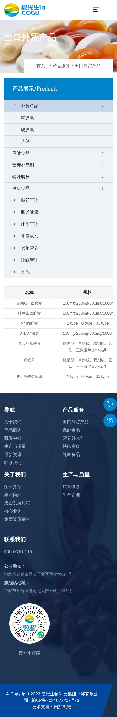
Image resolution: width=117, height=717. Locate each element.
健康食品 (58, 188)
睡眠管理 (25, 260)
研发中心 (12, 438)
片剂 (21, 141)
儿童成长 (25, 236)
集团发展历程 (17, 503)
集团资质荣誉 (17, 519)
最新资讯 (12, 454)
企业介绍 (12, 487)
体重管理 (25, 224)
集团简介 (12, 495)
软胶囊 (23, 117)
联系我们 (12, 463)
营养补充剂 (58, 165)
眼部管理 (25, 200)
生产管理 (71, 495)
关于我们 (12, 422)
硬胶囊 (23, 129)
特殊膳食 (58, 177)
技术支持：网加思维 (51, 707)
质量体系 (71, 487)
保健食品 (58, 153)
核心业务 (12, 511)
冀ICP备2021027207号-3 (55, 700)
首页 (40, 66)
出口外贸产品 (88, 66)
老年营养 (25, 248)
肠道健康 (25, 212)
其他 (21, 272)
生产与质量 (15, 446)
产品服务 (61, 66)
